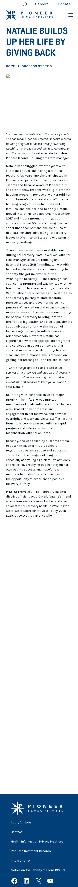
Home (10, 66)
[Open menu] (70, 15)
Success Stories (37, 66)
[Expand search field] (24, 4)
